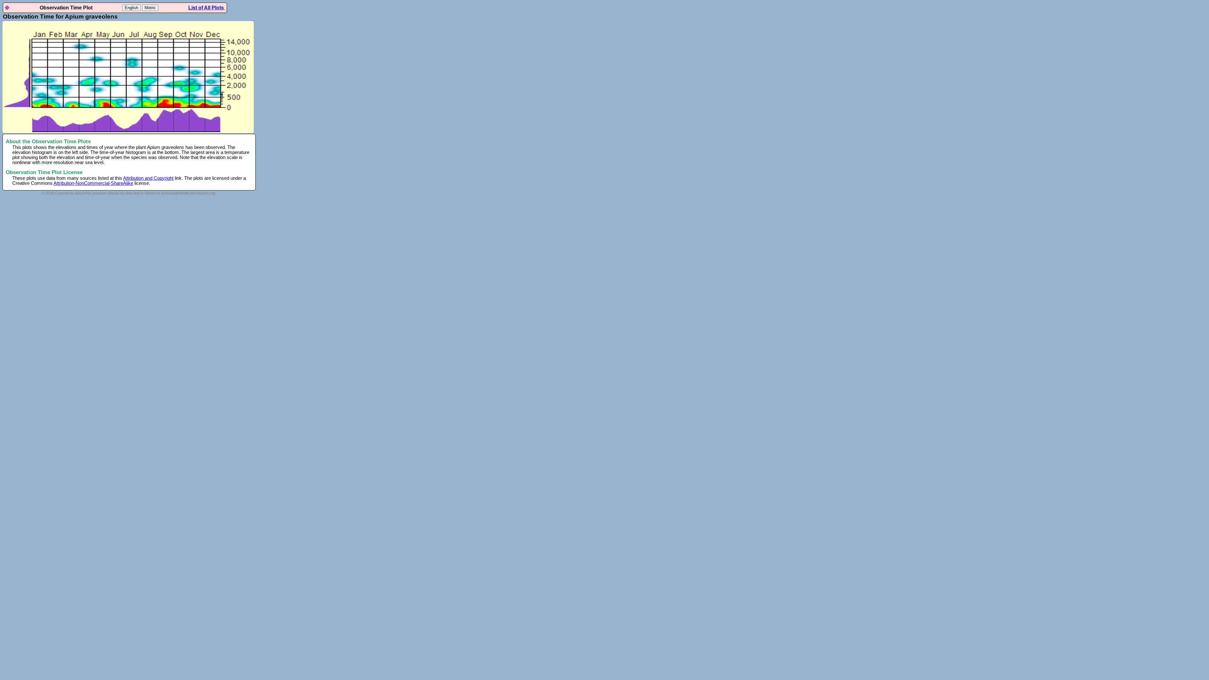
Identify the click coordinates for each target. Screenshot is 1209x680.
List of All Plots (206, 7)
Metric (150, 7)
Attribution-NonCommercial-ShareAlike (93, 183)
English (131, 7)
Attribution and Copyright (148, 178)
